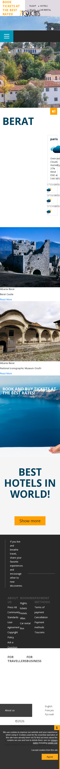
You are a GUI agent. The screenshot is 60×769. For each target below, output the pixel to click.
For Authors (32, 701)
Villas (22, 618)
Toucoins (39, 632)
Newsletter (32, 686)
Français (49, 710)
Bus (22, 628)
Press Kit (12, 607)
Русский (49, 714)
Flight (33, 6)
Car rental (25, 623)
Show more (30, 520)
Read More (6, 299)
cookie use (53, 743)
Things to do (14, 671)
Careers (12, 652)
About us (10, 710)
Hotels (44, 6)
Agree (50, 756)
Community (14, 666)
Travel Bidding (15, 691)
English (48, 706)
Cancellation (41, 617)
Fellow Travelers (16, 686)
